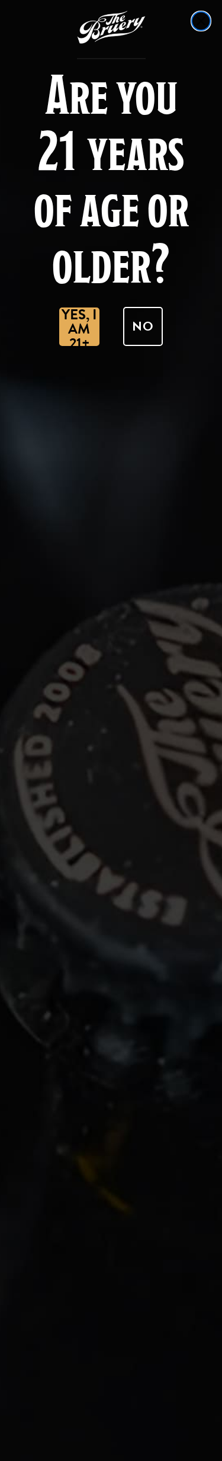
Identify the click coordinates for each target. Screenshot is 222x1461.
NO (143, 326)
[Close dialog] (201, 21)
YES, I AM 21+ (79, 326)
